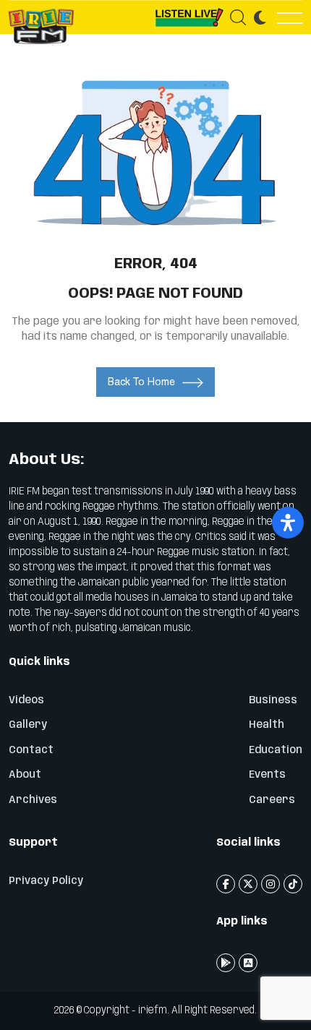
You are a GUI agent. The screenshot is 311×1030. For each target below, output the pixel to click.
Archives (33, 800)
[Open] (288, 522)
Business (273, 700)
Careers (272, 800)
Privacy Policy (46, 881)
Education (275, 750)
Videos (26, 700)
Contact (31, 750)
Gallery (28, 725)
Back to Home (141, 381)
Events (267, 775)
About (25, 775)
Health (266, 725)
